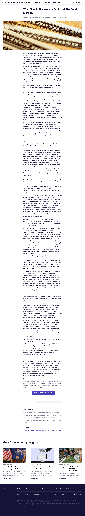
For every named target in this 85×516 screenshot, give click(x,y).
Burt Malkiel (32, 430)
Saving (28, 489)
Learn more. (65, 17)
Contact (46, 494)
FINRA (51, 501)
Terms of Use (65, 503)
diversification (39, 430)
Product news (46, 489)
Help (55, 494)
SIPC (54, 501)
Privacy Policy (71, 503)
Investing (36, 489)
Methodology (36, 494)
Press (62, 494)
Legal (26, 494)
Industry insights (58, 489)
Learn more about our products (43, 392)
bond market (26, 430)
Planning (19, 489)
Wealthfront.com (70, 489)
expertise (55, 430)
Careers (18, 494)
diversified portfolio (48, 430)
